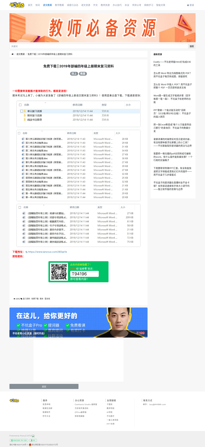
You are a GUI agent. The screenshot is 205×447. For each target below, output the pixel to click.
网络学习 (148, 5)
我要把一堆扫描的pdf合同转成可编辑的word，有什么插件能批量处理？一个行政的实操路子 (173, 157)
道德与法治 (72, 5)
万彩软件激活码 (81, 408)
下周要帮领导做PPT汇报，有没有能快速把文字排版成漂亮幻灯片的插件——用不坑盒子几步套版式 (173, 171)
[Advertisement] (78, 361)
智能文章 (160, 5)
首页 (30, 5)
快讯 (37, 5)
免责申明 (46, 404)
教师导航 (111, 408)
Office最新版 (81, 412)
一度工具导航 (112, 420)
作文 (95, 5)
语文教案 (47, 5)
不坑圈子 (111, 416)
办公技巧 (117, 5)
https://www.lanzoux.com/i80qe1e (47, 251)
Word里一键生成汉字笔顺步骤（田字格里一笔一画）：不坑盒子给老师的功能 (172, 99)
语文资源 (85, 5)
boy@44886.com (157, 404)
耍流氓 (47, 299)
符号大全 (46, 416)
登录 (191, 5)
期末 (41, 299)
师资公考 (136, 5)
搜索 (192, 46)
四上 (74, 73)
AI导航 (110, 412)
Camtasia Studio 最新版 (86, 404)
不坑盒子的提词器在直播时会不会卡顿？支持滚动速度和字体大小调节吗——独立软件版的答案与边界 (172, 186)
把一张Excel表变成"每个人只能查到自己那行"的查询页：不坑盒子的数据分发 (172, 128)
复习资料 (26, 299)
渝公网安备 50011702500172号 (45, 445)
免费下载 (35, 299)
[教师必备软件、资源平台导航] (102, 28)
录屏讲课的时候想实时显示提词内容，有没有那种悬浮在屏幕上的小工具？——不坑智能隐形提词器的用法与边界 (173, 142)
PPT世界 (111, 424)
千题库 (110, 404)
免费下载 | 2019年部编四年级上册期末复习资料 (50, 54)
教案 (82, 73)
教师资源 (105, 5)
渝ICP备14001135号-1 (18, 445)
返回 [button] (44, 386)
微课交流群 (47, 408)
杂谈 (127, 5)
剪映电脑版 (79, 416)
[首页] (13, 54)
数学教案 (59, 5)
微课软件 (46, 412)
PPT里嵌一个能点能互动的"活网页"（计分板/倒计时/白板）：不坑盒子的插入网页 (172, 113)
